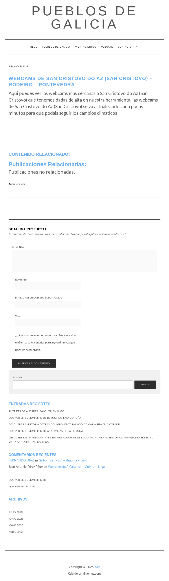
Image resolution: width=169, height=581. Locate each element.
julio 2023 (16, 512)
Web (17, 316)
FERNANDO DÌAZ (21, 460)
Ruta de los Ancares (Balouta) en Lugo (36, 411)
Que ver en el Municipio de (27, 480)
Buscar (17, 377)
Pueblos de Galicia (84, 17)
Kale (97, 567)
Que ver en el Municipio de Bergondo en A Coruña (45, 418)
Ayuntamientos (85, 47)
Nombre (21, 279)
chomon (21, 184)
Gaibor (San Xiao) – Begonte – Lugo (63, 460)
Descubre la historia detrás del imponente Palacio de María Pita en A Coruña (65, 424)
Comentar (19, 247)
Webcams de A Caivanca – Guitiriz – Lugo (76, 466)
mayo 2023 (16, 525)
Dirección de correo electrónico (39, 297)
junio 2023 (16, 518)
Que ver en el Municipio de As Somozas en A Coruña (46, 431)
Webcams (107, 47)
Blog (34, 47)
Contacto (125, 47)
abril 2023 (16, 532)
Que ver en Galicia (22, 486)
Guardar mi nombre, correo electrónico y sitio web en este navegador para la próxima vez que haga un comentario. (45, 343)
